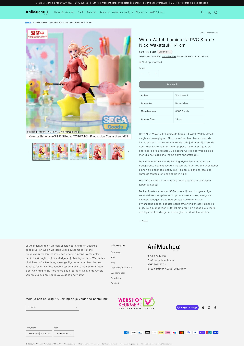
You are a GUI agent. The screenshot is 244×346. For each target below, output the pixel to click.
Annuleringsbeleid (149, 344)
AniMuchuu (38, 344)
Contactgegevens (109, 344)
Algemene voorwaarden (88, 344)
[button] (104, 12)
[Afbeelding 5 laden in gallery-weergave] (116, 151)
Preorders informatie (121, 267)
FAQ (113, 257)
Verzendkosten (169, 56)
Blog (113, 262)
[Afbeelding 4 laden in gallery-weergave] (97, 151)
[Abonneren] (75, 307)
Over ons (115, 252)
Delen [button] (145, 221)
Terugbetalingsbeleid (129, 344)
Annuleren (116, 278)
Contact (115, 283)
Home (28, 23)
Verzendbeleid (166, 344)
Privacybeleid (69, 344)
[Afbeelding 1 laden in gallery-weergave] (41, 151)
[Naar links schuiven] (29, 152)
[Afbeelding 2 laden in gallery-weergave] (59, 151)
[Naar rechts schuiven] (128, 152)
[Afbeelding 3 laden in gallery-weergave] (78, 151)
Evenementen (118, 273)
